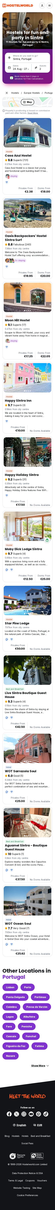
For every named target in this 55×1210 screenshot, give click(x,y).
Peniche (27, 1026)
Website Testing (21, 1188)
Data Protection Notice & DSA (27, 1173)
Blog (7, 1136)
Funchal (31, 1036)
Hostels (16, 1136)
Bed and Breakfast (15, 689)
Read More (33, 113)
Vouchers (42, 1180)
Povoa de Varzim (36, 1006)
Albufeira (29, 1016)
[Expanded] (6, 93)
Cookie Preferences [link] (27, 1195)
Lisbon (10, 987)
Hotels (25, 1136)
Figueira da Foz (15, 1046)
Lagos (10, 1016)
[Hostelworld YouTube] (31, 1114)
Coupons (30, 1180)
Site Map (37, 1188)
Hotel (8, 767)
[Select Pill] (42, 5)
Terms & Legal (15, 1180)
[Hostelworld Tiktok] (45, 1114)
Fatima (39, 1046)
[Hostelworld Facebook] (9, 1114)
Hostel (9, 151)
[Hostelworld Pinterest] (38, 1114)
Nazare (10, 1055)
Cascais (11, 1036)
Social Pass (27, 1143)
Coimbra (11, 1006)
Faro (9, 1026)
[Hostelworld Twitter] (16, 1114)
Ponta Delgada (15, 997)
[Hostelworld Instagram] (23, 1114)
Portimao (40, 997)
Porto (27, 987)
